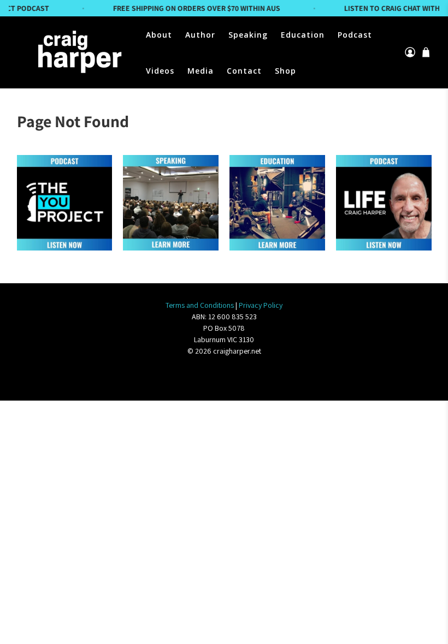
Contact (244, 70)
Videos (160, 70)
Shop (285, 70)
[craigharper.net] (78, 52)
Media (200, 70)
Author (200, 34)
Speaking (248, 34)
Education (303, 34)
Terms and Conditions (200, 305)
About (159, 34)
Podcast (355, 34)
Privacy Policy (260, 305)
